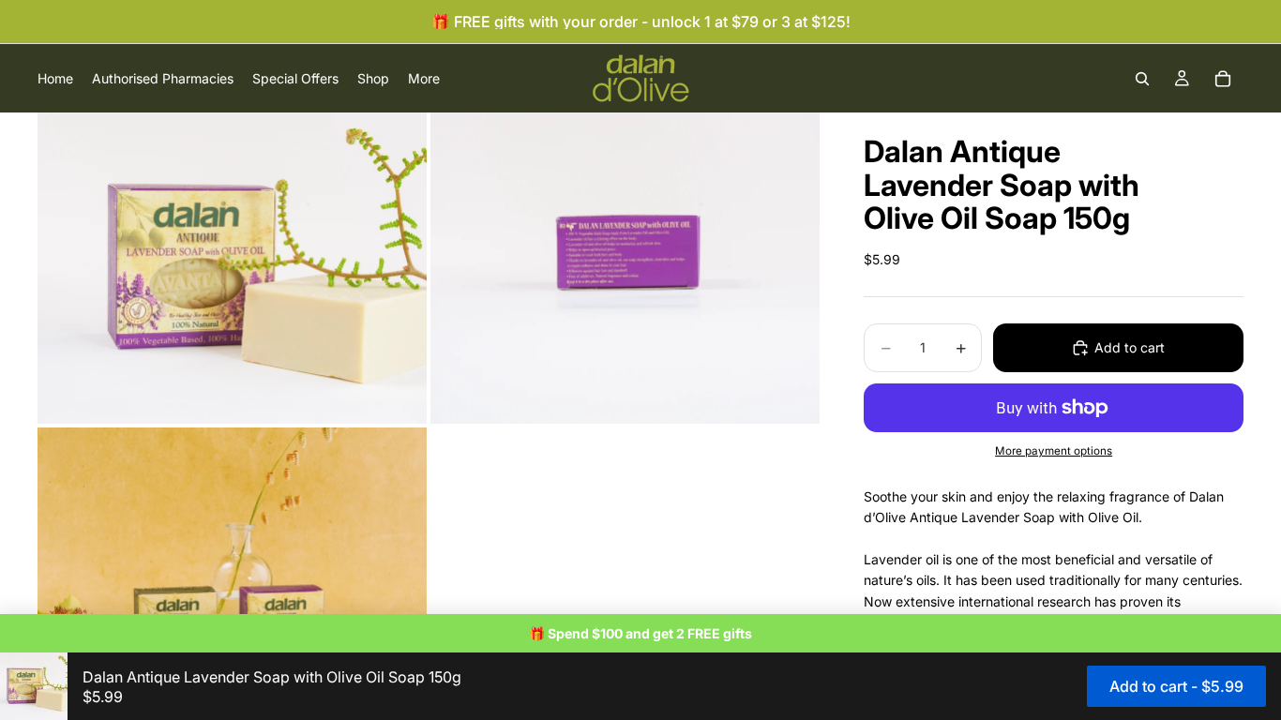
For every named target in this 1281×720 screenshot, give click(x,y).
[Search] (1142, 78)
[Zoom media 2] (625, 268)
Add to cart (1129, 347)
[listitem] (424, 78)
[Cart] (1222, 78)
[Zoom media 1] (232, 268)
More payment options (1053, 451)
